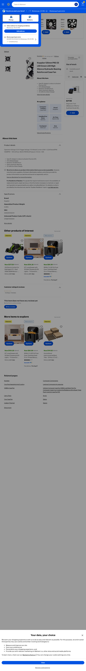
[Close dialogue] (82, 635)
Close (43, 662)
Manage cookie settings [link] (42, 667)
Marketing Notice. (29, 655)
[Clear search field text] (73, 4)
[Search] (76, 4)
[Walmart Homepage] (8, 4)
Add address (21, 31)
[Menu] (3, 4)
